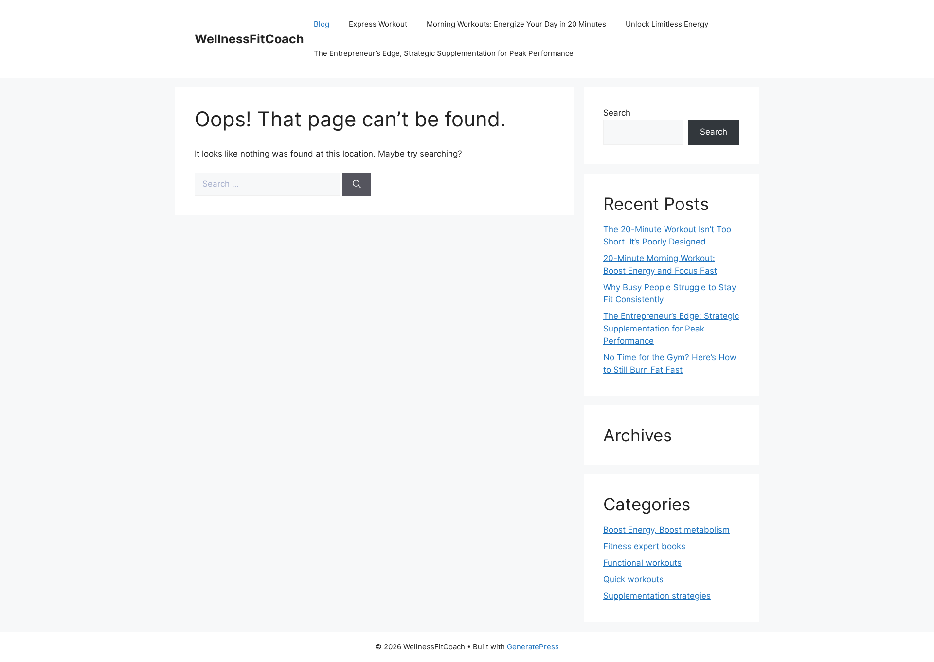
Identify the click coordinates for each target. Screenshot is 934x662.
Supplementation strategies (657, 596)
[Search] (356, 184)
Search (616, 113)
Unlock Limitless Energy (667, 24)
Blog (321, 24)
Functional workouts (642, 563)
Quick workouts (633, 579)
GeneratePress (533, 646)
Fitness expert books (644, 546)
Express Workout (378, 24)
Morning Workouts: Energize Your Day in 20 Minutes (516, 24)
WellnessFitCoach (249, 39)
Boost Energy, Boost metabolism (666, 530)
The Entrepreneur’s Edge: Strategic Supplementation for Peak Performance (671, 328)
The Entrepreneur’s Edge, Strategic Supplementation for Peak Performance (444, 53)
